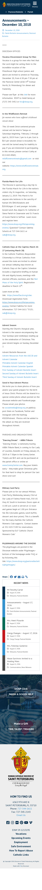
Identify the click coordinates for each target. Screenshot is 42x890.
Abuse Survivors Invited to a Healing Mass (19, 660)
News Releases (27, 667)
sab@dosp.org (8, 234)
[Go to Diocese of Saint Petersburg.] (3, 12)
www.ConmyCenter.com (12, 465)
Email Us (21, 815)
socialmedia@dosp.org (15, 407)
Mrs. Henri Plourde (15, 620)
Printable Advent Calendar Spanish (17, 366)
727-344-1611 (25, 808)
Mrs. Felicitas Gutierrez (17, 645)
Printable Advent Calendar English (17, 363)
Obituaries (13, 596)
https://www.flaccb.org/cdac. (19, 295)
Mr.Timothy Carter (15, 589)
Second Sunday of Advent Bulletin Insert (20, 373)
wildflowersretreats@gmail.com (16, 158)
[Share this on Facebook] (11, 577)
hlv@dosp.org (26, 101)
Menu (35, 6)
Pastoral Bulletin (22, 596)
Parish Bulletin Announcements (17, 33)
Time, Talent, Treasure (21, 729)
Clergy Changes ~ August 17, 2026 (22, 633)
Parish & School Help (21, 694)
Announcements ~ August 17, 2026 (20, 604)
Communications (15, 667)
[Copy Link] (26, 577)
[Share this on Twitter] (15, 577)
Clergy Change (14, 639)
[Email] (19, 577)
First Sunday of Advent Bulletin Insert (19, 370)
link (25, 94)
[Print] (23, 577)
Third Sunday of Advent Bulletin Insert (19, 377)
